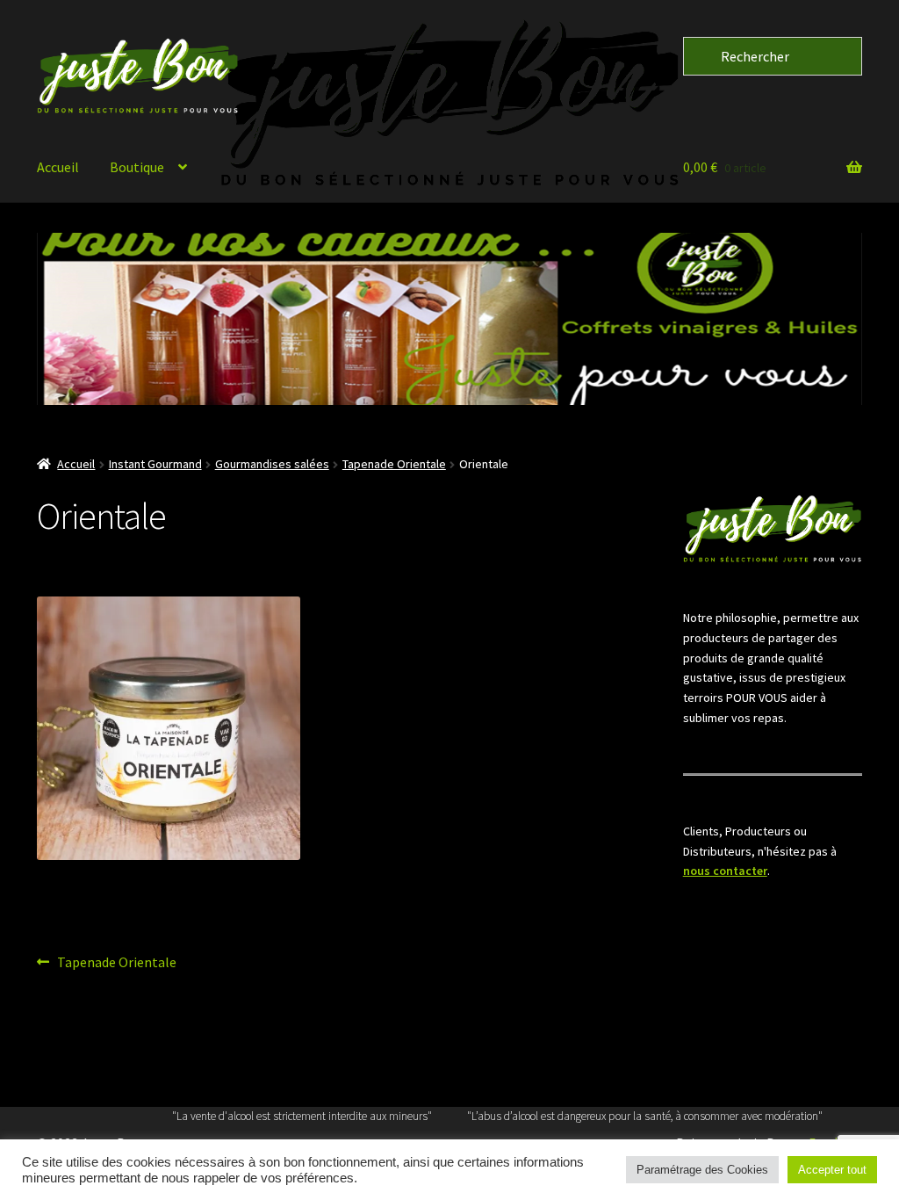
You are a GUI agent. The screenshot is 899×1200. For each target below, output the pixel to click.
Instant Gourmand (155, 464)
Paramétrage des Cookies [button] (702, 1169)
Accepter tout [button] (832, 1169)
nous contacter (725, 870)
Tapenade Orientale (394, 464)
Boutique (137, 167)
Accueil (58, 167)
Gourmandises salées (272, 464)
